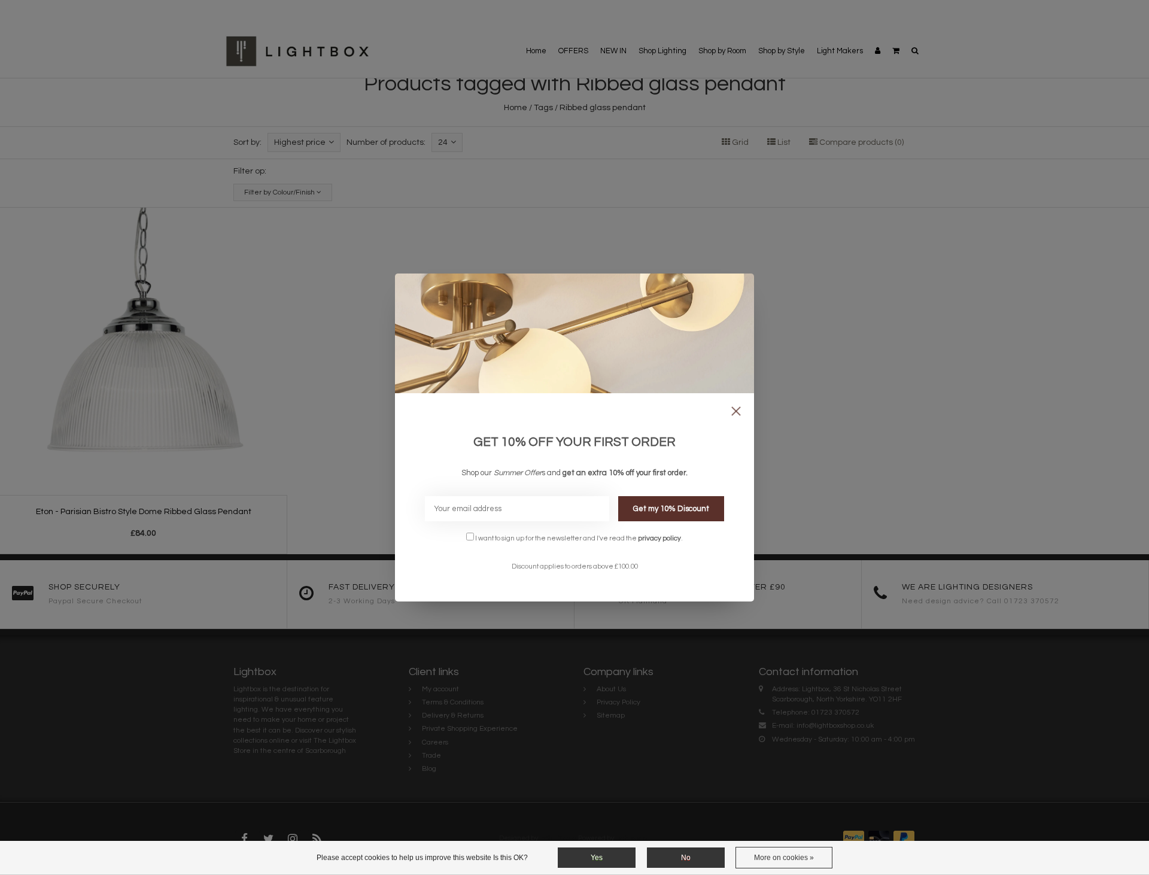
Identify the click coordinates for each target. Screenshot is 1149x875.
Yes (597, 857)
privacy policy (659, 538)
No (686, 857)
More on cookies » (784, 857)
